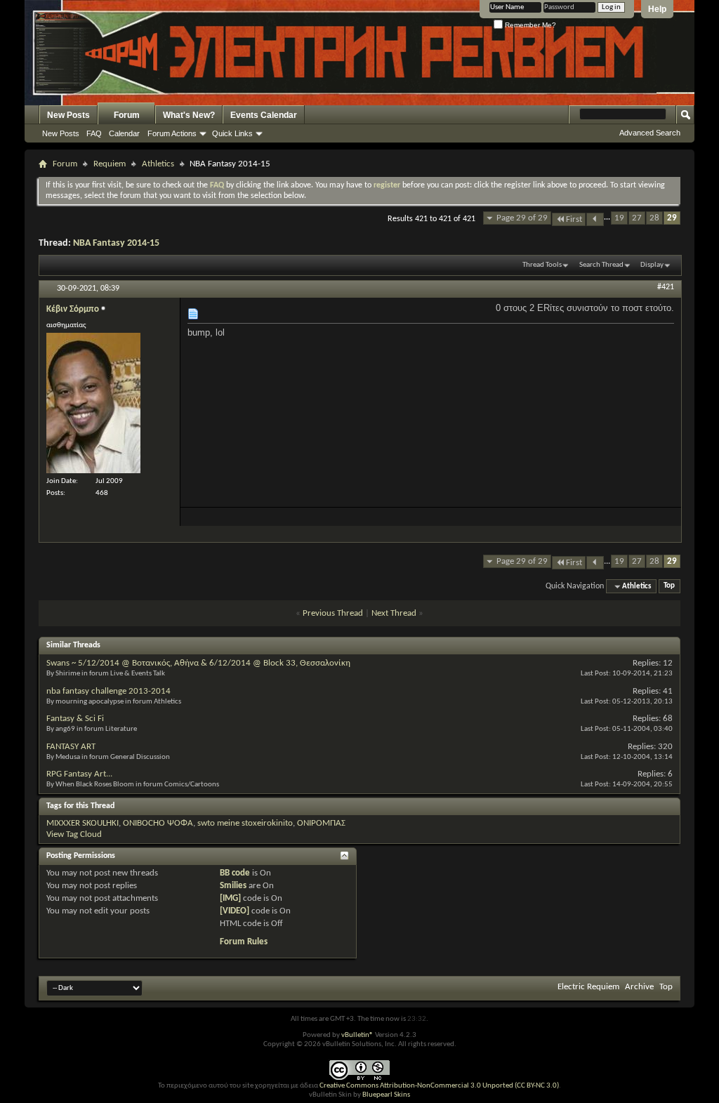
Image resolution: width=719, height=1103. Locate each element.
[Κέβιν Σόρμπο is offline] (93, 403)
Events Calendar (263, 115)
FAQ (94, 133)
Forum (127, 115)
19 (619, 218)
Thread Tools (542, 265)
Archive (639, 986)
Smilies (233, 885)
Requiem (109, 164)
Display (652, 265)
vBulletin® (357, 1035)
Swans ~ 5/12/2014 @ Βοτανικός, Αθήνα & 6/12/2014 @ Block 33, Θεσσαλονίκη (198, 663)
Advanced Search (649, 132)
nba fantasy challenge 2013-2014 (108, 691)
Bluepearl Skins (386, 1095)
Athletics (158, 164)
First (574, 219)
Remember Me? (529, 25)
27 (637, 218)
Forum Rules (244, 941)
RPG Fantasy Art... (79, 774)
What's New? (189, 115)
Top (669, 586)
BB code (235, 873)
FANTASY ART (70, 746)
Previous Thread (333, 613)
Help (657, 9)
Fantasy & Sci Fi (75, 718)
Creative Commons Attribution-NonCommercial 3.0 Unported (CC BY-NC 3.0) (439, 1086)
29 (672, 218)
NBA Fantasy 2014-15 (116, 243)
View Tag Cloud (74, 834)
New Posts (68, 115)
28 (654, 218)
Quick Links (232, 133)
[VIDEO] (234, 911)
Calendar (124, 133)
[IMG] (230, 898)
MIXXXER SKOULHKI (82, 823)
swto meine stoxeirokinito (245, 823)
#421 (665, 287)
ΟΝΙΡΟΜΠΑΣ (321, 823)
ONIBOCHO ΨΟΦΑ (158, 823)
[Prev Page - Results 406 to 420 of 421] (595, 219)
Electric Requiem (588, 986)
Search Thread (601, 265)
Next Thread (393, 613)
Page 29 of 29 (522, 218)
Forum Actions (172, 133)
